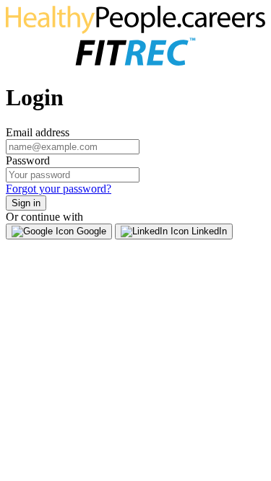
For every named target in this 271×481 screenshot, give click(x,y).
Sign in (26, 203)
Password (28, 160)
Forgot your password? (58, 188)
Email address (37, 132)
